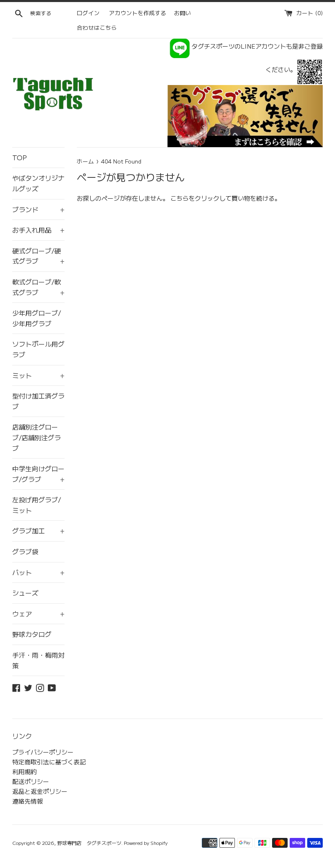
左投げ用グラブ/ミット (36, 505)
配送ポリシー (30, 781)
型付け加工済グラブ (38, 401)
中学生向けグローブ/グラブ (38, 474)
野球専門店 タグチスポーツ (89, 842)
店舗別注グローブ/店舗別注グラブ (36, 437)
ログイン (88, 13)
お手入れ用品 (38, 230)
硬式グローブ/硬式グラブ (38, 256)
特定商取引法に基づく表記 (49, 761)
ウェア (38, 613)
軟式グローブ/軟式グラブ (38, 287)
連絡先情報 (27, 801)
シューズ (25, 593)
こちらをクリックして (201, 198)
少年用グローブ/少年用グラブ (36, 318)
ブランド (38, 209)
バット (38, 572)
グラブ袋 (25, 551)
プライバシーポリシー (43, 752)
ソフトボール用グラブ (38, 349)
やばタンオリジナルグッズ (38, 183)
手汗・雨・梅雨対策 (38, 660)
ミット (38, 375)
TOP (19, 157)
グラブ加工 (38, 530)
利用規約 (24, 771)
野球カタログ (31, 634)
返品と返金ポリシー (39, 791)
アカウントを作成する (137, 13)
